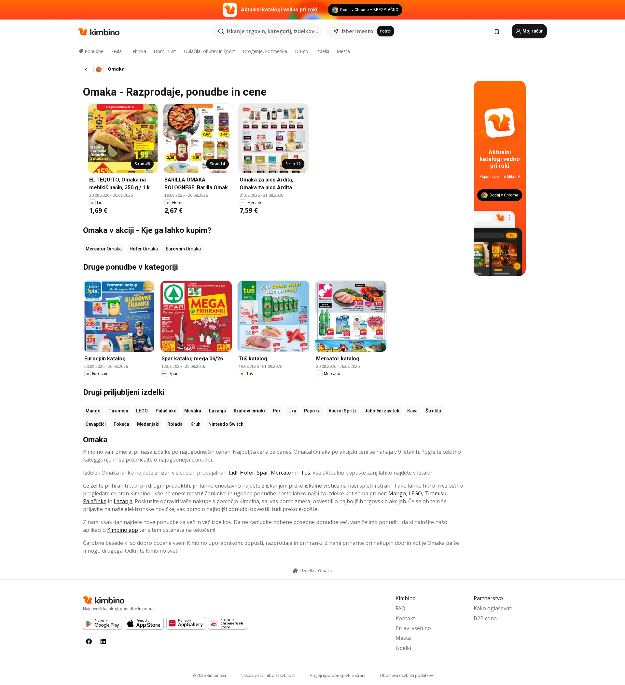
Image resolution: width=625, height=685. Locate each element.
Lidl (233, 472)
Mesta (343, 51)
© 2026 (209, 675)
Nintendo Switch (225, 424)
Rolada (175, 424)
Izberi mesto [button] (357, 31)
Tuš (305, 472)
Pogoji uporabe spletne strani (337, 675)
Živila (116, 51)
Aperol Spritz (342, 410)
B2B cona (485, 618)
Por (277, 410)
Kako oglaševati (493, 608)
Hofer (247, 472)
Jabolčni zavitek (382, 410)
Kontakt (405, 618)
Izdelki (322, 51)
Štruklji (433, 410)
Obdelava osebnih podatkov (406, 675)
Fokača (121, 424)
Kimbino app (122, 529)
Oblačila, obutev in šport (209, 51)
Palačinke (166, 410)
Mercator (282, 472)
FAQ (400, 608)
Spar (262, 472)
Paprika (312, 410)
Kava (412, 410)
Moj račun (532, 31)
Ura (292, 410)
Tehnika (138, 51)
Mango (93, 410)
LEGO (142, 410)
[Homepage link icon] (295, 570)
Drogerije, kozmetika (265, 51)
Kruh (195, 424)
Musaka (192, 410)
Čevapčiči (96, 424)
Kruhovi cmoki (249, 410)
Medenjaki (148, 424)
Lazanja (217, 410)
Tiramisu (118, 410)
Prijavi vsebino (413, 628)
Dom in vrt (165, 51)
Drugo (301, 51)
